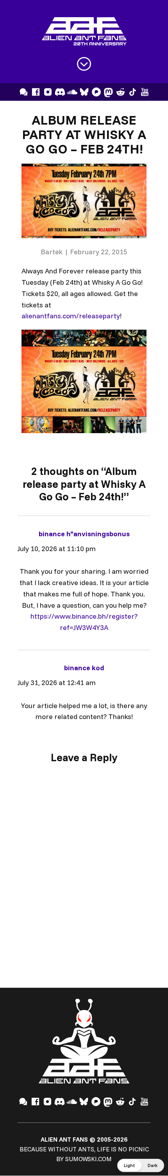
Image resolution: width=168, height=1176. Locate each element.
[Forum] (24, 92)
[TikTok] (133, 92)
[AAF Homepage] (84, 31)
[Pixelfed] (96, 92)
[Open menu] (84, 63)
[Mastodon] (108, 92)
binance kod (84, 667)
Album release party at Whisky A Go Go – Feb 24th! (84, 134)
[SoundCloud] (72, 92)
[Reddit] (120, 92)
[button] (140, 1165)
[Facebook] (36, 92)
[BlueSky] (84, 92)
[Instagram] (48, 92)
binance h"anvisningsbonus (84, 533)
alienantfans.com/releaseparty (70, 315)
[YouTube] (145, 92)
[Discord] (60, 92)
